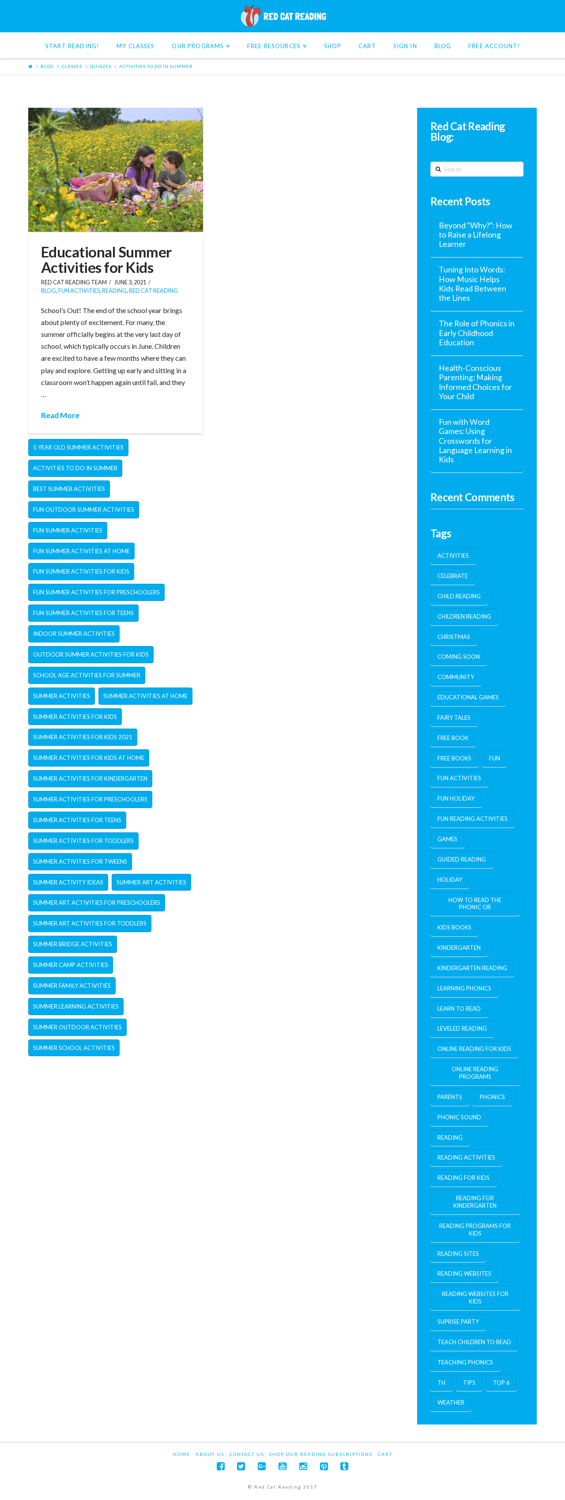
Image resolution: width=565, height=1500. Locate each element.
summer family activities (72, 985)
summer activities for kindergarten (90, 778)
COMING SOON (458, 656)
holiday (449, 879)
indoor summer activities (74, 633)
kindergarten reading (472, 967)
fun (494, 758)
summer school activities (74, 1047)
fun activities (79, 290)
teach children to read (474, 1341)
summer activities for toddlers (83, 840)
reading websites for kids (475, 1297)
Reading (114, 290)
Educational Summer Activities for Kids (106, 259)
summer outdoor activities (77, 1027)
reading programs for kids (475, 1229)
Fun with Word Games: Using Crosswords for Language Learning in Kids (475, 440)
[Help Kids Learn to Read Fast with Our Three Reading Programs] (282, 16)
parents (449, 1096)
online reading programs (475, 1072)
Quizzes (100, 66)
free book (452, 737)
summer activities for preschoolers (90, 799)
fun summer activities (67, 530)
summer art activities (151, 882)
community (455, 676)
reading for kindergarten (475, 1201)
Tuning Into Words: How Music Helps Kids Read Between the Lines (472, 283)
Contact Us (247, 1454)
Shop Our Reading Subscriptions (321, 1454)
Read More (60, 415)
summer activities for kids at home (88, 757)
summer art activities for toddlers (90, 923)
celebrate (452, 575)
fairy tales (454, 717)
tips (469, 1382)
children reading (464, 616)
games (447, 839)
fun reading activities (472, 818)
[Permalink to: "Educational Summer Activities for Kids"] (115, 170)
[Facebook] (221, 1466)
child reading (459, 596)
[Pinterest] (324, 1466)
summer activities (61, 695)
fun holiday (456, 798)
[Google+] (262, 1466)
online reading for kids (474, 1048)
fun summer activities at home (81, 551)
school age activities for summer (86, 675)
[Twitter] (241, 1466)
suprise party (458, 1321)
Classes (72, 66)
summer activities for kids (75, 716)
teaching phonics (465, 1362)
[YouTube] (282, 1466)
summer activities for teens (77, 820)
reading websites (464, 1273)
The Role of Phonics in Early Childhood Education (477, 333)
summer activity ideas (68, 882)
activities (453, 555)
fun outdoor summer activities (83, 509)
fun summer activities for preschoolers (96, 592)
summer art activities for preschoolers (96, 902)
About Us (210, 1454)
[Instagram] (303, 1466)
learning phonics (464, 988)
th (441, 1382)
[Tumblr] (344, 1466)
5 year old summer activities (78, 447)
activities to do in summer (156, 66)
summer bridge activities (72, 944)
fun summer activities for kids (81, 571)
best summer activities (69, 488)
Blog (47, 66)
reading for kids (463, 1177)
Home (181, 1454)
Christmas (453, 636)
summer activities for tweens (80, 861)
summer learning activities (76, 1006)
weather (450, 1402)
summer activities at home (145, 695)
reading (450, 1137)
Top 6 (501, 1382)
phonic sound (459, 1117)
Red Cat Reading (153, 290)
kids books (454, 927)
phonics (492, 1096)
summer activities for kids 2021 (82, 737)
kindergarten (459, 947)
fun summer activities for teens (83, 612)
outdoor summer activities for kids (91, 654)
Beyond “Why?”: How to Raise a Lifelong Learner (475, 235)
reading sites (458, 1253)
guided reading (461, 859)
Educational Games (468, 697)
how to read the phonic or (474, 903)
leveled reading (462, 1028)
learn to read (459, 1008)
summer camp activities (70, 964)
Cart (385, 1454)
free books (454, 758)
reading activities (466, 1157)
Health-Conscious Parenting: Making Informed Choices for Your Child (475, 382)
